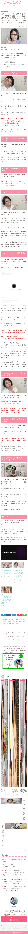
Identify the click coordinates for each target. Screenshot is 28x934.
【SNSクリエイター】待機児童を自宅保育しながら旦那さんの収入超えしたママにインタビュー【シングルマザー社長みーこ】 (18, 575)
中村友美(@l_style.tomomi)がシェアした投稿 (14, 305)
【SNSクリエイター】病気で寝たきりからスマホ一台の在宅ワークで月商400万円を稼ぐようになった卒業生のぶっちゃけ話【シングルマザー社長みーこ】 (15, 873)
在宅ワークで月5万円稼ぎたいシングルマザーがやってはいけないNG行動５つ (14, 865)
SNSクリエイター (5, 11)
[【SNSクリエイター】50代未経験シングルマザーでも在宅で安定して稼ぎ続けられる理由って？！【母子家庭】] (6, 590)
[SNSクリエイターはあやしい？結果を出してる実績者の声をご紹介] (6, 565)
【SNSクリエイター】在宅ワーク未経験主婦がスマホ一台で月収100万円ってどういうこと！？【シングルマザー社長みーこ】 (15, 888)
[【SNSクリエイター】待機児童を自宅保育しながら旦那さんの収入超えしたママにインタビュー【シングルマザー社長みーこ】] (18, 565)
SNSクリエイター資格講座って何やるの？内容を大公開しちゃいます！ (14, 860)
